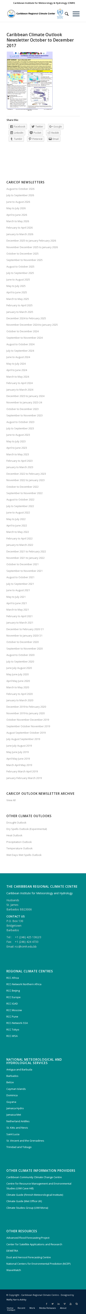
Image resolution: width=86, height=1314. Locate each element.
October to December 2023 (22, 409)
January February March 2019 (24, 778)
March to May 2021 (17, 609)
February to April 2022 (19, 538)
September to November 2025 (24, 260)
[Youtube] (71, 1304)
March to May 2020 (17, 687)
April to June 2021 (16, 603)
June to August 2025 (18, 279)
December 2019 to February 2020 (26, 706)
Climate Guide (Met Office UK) (24, 1201)
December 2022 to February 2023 (26, 473)
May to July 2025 (16, 286)
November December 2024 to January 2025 (32, 324)
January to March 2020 (19, 700)
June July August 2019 (19, 745)
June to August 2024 (18, 357)
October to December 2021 (22, 564)
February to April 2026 (19, 227)
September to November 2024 (24, 337)
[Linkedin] (59, 1304)
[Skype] (77, 1304)
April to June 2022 (16, 525)
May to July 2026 (16, 208)
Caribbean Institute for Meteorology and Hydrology (39, 893)
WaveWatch (13, 1270)
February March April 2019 (22, 771)
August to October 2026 (20, 189)
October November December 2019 (27, 719)
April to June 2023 (16, 448)
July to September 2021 (20, 584)
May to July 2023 (16, 441)
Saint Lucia (12, 1134)
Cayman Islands (16, 1089)
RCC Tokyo (12, 1029)
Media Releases (47, 1307)
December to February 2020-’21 (25, 629)
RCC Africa (12, 978)
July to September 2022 (20, 506)
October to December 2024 (22, 331)
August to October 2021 (20, 577)
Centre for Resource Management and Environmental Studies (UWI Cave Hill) (38, 1186)
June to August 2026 (18, 202)
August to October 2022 (20, 499)
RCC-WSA (12, 1036)
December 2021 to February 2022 (26, 551)
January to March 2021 (19, 622)
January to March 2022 (19, 545)
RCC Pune (12, 1016)
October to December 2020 (22, 642)
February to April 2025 (19, 305)
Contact (11, 1309)
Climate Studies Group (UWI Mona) (27, 1208)
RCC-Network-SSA (17, 1023)
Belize (10, 1082)
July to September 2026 (20, 195)
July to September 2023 (20, 428)
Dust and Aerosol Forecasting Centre (28, 1257)
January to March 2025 (19, 312)
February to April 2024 (19, 383)
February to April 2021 (19, 616)
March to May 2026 (17, 221)
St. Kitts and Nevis (17, 1127)
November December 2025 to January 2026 (32, 247)
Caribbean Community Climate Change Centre (34, 1177)
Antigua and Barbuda (19, 1069)
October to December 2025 (22, 253)
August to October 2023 (20, 422)
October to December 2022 (22, 486)
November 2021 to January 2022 (25, 558)
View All (11, 800)
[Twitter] (53, 1304)
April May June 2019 (18, 758)
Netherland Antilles (18, 1121)
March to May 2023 (17, 454)
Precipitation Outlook (19, 842)
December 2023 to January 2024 (25, 396)
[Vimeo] (65, 1304)
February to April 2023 (19, 461)
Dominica (12, 1095)
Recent (21, 1307)
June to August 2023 (18, 435)
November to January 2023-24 (24, 402)
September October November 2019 (28, 726)
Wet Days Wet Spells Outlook (24, 855)
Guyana (11, 1102)
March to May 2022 (17, 532)
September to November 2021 (24, 571)
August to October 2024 (20, 344)
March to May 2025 (17, 299)
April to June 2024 (16, 370)
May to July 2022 (16, 519)
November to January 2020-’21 (24, 635)
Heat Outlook (14, 835)
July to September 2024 (20, 350)
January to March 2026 (19, 234)
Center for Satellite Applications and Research (34, 1244)
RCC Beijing (13, 990)
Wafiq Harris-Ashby (16, 1299)
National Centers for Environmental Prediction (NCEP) (38, 1263)
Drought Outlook (16, 822)
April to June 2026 (16, 215)
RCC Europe (13, 997)
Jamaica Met (13, 1114)
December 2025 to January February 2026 (31, 240)
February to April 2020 (19, 694)
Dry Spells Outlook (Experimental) (26, 829)
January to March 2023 (19, 467)
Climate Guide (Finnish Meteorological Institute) (34, 1195)
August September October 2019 (26, 732)
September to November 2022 (24, 493)
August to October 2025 (20, 266)
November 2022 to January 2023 (25, 480)
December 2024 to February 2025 (26, 318)
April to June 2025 (16, 292)
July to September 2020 (20, 661)
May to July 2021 (16, 597)
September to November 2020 (24, 648)
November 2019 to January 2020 (25, 713)
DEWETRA (12, 1250)
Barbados (12, 1076)
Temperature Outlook (19, 848)
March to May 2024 (17, 376)
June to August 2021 (18, 590)
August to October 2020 (20, 655)
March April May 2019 (19, 765)
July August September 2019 (23, 739)
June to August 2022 (18, 512)
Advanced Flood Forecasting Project (27, 1237)
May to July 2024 (16, 363)
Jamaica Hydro (15, 1108)
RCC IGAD (12, 1003)
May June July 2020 (17, 674)
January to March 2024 (19, 389)
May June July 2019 (17, 752)
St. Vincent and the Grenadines (25, 1140)
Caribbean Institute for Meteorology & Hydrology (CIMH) (44, 2)
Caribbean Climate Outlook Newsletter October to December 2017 (40, 40)
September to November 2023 (24, 415)
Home (10, 1307)
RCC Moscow (14, 1010)
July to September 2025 (20, 273)
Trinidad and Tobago (19, 1147)
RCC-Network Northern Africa (23, 984)
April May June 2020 (18, 681)
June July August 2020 (19, 668)
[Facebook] (47, 1304)
